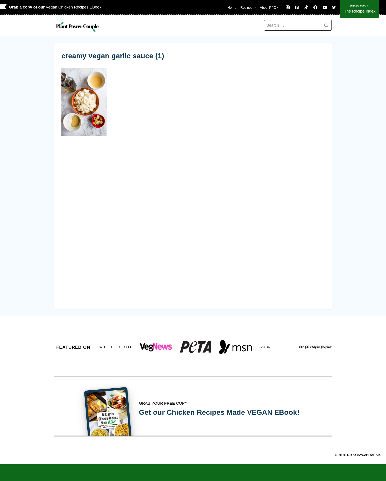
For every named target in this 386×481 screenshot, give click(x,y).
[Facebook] (315, 7)
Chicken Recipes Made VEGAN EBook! (233, 412)
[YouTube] (325, 7)
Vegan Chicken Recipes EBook (74, 7)
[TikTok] (306, 7)
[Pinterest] (297, 7)
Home (231, 7)
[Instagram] (288, 7)
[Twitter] (334, 7)
